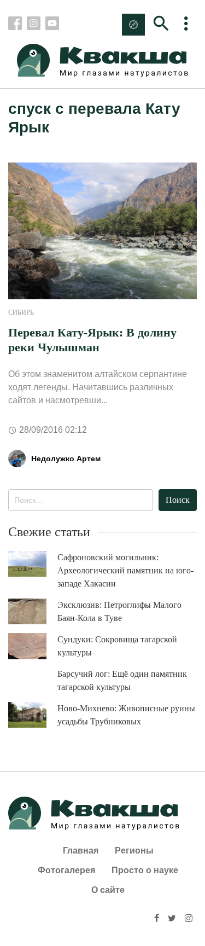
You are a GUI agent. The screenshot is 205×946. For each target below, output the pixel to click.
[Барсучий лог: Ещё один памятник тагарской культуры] (32, 680)
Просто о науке (145, 870)
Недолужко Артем (66, 458)
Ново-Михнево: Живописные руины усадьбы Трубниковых (126, 715)
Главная (80, 850)
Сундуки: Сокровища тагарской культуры (117, 646)
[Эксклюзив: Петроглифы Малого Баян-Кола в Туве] (32, 611)
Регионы (134, 850)
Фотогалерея (66, 870)
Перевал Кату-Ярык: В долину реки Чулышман (92, 339)
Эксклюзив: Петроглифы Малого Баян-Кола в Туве (119, 611)
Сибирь (21, 312)
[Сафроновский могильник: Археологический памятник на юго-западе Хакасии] (32, 564)
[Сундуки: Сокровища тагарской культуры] (32, 646)
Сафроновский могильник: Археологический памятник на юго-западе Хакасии (125, 570)
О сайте (108, 890)
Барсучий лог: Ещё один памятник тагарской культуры (122, 680)
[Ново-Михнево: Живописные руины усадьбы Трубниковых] (32, 715)
